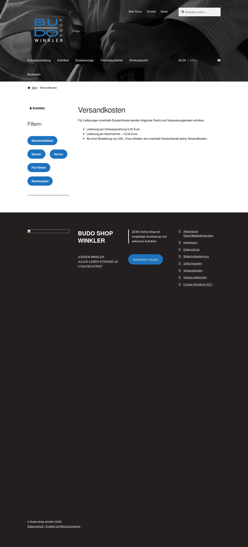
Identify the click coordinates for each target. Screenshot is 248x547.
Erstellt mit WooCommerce (63, 526)
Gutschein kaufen (145, 259)
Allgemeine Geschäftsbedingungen (198, 233)
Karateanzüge (85, 60)
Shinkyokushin (138, 60)
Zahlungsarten (192, 263)
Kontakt (151, 11)
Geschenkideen (42, 140)
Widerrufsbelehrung (196, 256)
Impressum (190, 242)
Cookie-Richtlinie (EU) (197, 284)
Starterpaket (40, 181)
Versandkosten (193, 270)
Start (34, 87)
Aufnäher (63, 60)
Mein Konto (135, 11)
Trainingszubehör (111, 60)
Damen (36, 154)
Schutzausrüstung (39, 60)
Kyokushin (34, 74)
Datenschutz (191, 249)
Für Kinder (39, 167)
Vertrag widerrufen (195, 277)
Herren (58, 154)
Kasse (164, 11)
